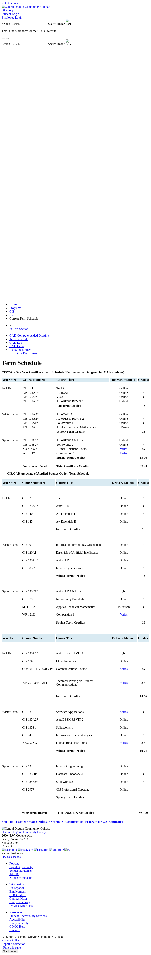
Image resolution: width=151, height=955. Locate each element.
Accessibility (17, 919)
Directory (7, 10)
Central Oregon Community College (24, 832)
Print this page (12, 947)
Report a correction (13, 944)
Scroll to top (10, 951)
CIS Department (22, 349)
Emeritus (14, 930)
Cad (12, 315)
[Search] (3, 38)
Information (16, 884)
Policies (14, 863)
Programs (15, 308)
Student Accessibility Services (28, 916)
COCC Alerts (17, 895)
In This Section (18, 328)
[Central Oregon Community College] (26, 6)
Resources (15, 912)
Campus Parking (19, 902)
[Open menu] (7, 38)
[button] (10, 349)
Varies (123, 449)
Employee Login (12, 17)
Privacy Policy (11, 940)
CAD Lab (15, 342)
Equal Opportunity (21, 867)
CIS (11, 311)
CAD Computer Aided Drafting (29, 335)
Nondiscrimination (20, 877)
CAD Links (16, 346)
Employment (17, 891)
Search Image (56, 23)
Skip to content (11, 3)
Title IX (14, 874)
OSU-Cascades (11, 856)
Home (13, 304)
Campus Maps (18, 898)
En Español (16, 888)
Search (6, 23)
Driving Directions (21, 905)
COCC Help (17, 926)
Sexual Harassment (21, 870)
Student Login (10, 14)
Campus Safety (18, 923)
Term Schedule (18, 339)
